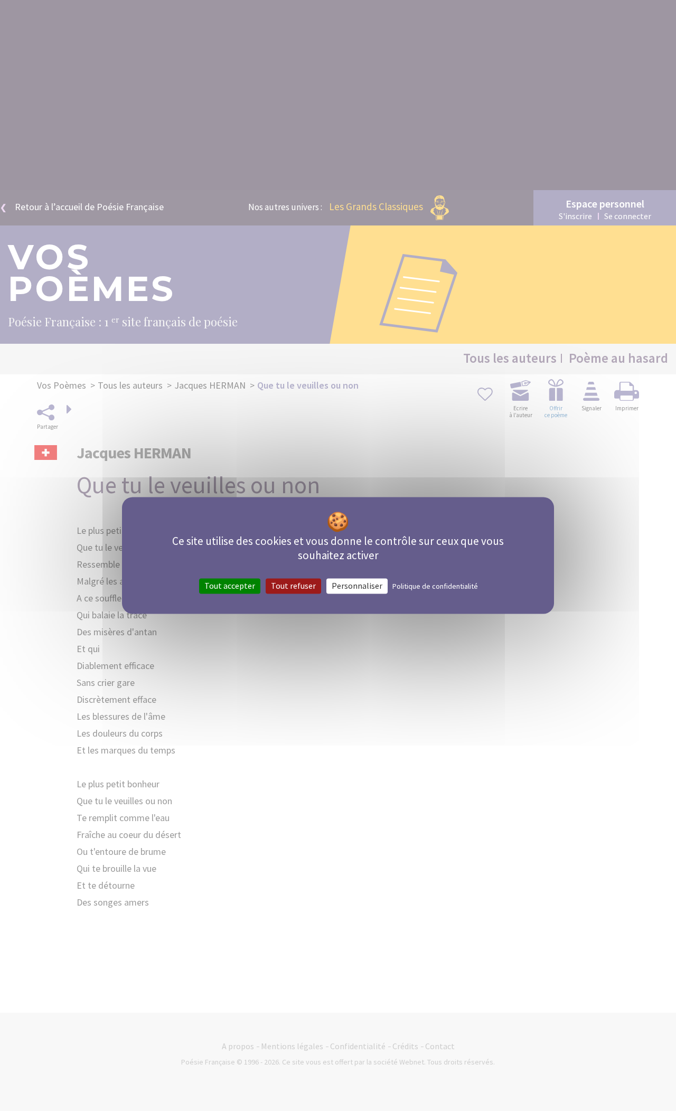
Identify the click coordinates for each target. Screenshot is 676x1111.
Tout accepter (229, 585)
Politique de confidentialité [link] (435, 586)
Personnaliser (357, 585)
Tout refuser (293, 585)
